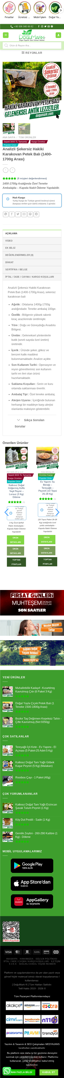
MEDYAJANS (52, 1044)
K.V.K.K (13, 964)
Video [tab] (8, 240)
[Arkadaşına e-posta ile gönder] (24, 214)
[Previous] (8, 91)
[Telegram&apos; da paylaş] (36, 214)
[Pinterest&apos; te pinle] (30, 214)
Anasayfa (12, 959)
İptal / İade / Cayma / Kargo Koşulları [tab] (29, 277)
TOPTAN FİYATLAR (16, 561)
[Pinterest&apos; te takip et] (52, 26)
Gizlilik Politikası (46, 959)
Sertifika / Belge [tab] (16, 269)
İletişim (55, 961)
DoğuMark (19, 984)
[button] (6, 512)
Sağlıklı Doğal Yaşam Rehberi (37, 964)
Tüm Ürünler (27, 137)
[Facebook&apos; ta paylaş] (12, 214)
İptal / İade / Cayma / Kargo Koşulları (26, 961)
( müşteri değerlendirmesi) (32, 178)
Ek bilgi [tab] (10, 248)
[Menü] (6, 35)
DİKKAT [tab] (9, 262)
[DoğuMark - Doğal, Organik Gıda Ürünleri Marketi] (32, 35)
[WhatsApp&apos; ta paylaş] (6, 214)
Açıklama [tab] (11, 233)
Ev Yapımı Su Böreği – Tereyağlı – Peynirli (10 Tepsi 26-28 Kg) (16, 488)
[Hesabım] (58, 35)
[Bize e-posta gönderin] (49, 26)
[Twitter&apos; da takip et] (45, 26)
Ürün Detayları (15, 539)
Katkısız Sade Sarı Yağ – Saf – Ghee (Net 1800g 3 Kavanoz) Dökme (47, 491)
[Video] (7, 113)
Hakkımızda (26, 959)
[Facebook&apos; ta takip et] (39, 26)
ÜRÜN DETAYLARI (15, 550)
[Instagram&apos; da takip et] (42, 26)
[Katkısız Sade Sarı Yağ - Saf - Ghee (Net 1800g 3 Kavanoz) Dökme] (47, 458)
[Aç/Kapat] (18, 420)
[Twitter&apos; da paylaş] (18, 214)
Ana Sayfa (9, 137)
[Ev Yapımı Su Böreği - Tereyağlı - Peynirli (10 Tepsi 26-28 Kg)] (16, 458)
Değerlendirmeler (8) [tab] (19, 255)
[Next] (56, 91)
